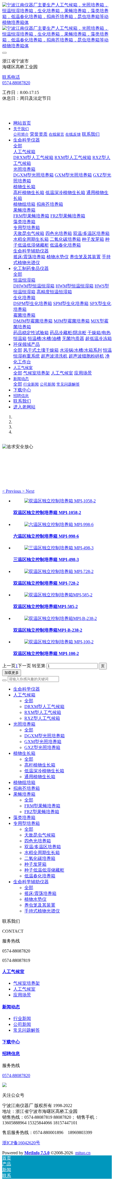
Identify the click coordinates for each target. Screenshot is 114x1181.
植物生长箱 (24, 753)
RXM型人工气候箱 (42, 712)
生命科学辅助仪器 (31, 881)
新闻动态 (11, 1006)
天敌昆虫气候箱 (39, 835)
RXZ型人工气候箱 (42, 718)
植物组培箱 (24, 782)
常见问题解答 (26, 1030)
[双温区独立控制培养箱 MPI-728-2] (59, 571)
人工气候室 (13, 971)
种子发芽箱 (35, 864)
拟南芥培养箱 (26, 788)
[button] (12, 491)
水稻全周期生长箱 (42, 852)
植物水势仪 (35, 899)
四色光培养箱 (37, 840)
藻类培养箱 (24, 817)
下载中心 (11, 1041)
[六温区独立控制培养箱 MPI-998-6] (59, 524)
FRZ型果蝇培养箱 (41, 811)
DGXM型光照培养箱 (44, 735)
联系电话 (11, 77)
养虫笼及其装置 (39, 905)
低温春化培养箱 (39, 876)
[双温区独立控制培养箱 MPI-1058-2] (60, 500)
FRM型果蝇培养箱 (42, 805)
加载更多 (11, 673)
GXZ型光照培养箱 (42, 747)
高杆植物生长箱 (39, 765)
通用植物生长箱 (39, 776)
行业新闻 (22, 1018)
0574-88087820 (16, 82)
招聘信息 (11, 1053)
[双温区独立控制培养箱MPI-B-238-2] (60, 618)
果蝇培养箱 (24, 794)
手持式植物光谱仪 (42, 911)
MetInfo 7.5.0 (37, 1152)
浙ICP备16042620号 (21, 1142)
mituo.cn (82, 1152)
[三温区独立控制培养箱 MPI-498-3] (59, 547)
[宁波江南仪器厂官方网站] (57, 25)
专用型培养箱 (26, 823)
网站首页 (22, 123)
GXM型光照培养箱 (42, 741)
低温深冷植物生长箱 (44, 770)
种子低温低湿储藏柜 (44, 870)
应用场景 (22, 995)
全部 (17, 145)
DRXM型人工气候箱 (44, 706)
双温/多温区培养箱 (42, 846)
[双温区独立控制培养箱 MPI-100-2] (59, 641)
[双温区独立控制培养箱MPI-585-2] (58, 594)
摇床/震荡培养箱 (40, 893)
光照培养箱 (24, 724)
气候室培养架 (26, 983)
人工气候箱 (24, 695)
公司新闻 (22, 1024)
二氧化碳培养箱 (39, 858)
